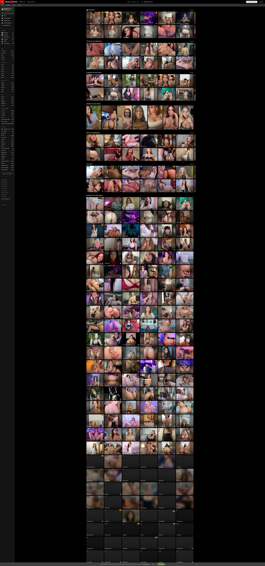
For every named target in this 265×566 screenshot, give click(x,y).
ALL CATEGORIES (8, 173)
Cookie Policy (146, 564)
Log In (261, 1)
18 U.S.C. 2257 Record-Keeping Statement (6, 199)
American (92, 10)
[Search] (142, 2)
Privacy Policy (4, 188)
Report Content (4, 184)
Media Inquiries (4, 186)
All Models (3, 196)
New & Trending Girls (93, 133)
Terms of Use (4, 190)
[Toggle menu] (2, 2)
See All (192, 10)
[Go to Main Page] (11, 2)
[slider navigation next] (192, 25)
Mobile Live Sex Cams (93, 104)
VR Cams (89, 164)
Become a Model (4, 192)
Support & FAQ (4, 179)
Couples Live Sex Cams (93, 72)
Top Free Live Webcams (94, 41)
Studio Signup (4, 194)
